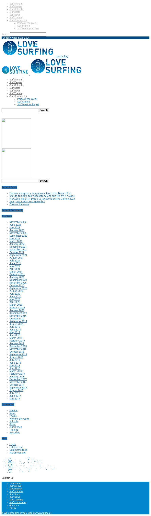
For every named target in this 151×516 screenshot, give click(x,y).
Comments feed (18, 450)
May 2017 (14, 398)
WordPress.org (17, 452)
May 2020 (14, 299)
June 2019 (15, 329)
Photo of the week (19, 204)
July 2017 (14, 393)
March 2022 (15, 241)
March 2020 (15, 304)
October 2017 (16, 385)
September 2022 (18, 235)
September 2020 (18, 288)
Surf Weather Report (28, 28)
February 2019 (17, 340)
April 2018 (14, 368)
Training (13, 429)
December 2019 (18, 313)
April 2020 (14, 302)
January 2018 (16, 376)
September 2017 (18, 387)
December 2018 (18, 346)
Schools (13, 421)
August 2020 (16, 291)
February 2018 (17, 373)
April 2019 (14, 335)
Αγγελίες (14, 432)
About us (14, 505)
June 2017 (15, 396)
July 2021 (14, 260)
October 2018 (16, 351)
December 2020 (18, 280)
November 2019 (18, 315)
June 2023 (15, 224)
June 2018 (15, 362)
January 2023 (16, 230)
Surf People (15, 6)
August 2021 (16, 258)
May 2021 (14, 266)
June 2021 (15, 263)
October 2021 (16, 252)
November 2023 (18, 222)
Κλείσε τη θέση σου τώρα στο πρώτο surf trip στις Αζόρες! (42, 196)
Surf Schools (16, 9)
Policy (12, 508)
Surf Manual (15, 3)
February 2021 (17, 274)
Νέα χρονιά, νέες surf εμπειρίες (27, 201)
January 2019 (16, 343)
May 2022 (14, 238)
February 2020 (17, 307)
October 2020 (16, 285)
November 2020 (18, 282)
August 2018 (16, 357)
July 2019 (14, 327)
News (12, 413)
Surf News (14, 14)
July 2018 (14, 360)
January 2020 (16, 310)
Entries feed (16, 447)
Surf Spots (14, 12)
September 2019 (18, 321)
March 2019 (15, 338)
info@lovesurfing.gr (25, 478)
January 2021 (16, 277)
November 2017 (18, 382)
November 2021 (18, 249)
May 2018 (14, 365)
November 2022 (18, 233)
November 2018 (18, 349)
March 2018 (15, 371)
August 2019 (16, 324)
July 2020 (14, 293)
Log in (12, 444)
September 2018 (18, 354)
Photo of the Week (27, 23)
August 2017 (16, 390)
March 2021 (15, 271)
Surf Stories (23, 25)
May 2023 (14, 227)
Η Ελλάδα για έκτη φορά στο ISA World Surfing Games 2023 (42, 198)
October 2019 (16, 318)
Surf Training (16, 17)
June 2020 (15, 296)
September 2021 (18, 255)
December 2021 (18, 246)
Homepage (15, 483)
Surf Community (18, 20)
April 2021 (14, 269)
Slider (12, 424)
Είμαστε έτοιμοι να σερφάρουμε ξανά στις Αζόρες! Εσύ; (40, 193)
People (13, 416)
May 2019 (14, 332)
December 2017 (18, 379)
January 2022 (16, 244)
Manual (13, 410)
